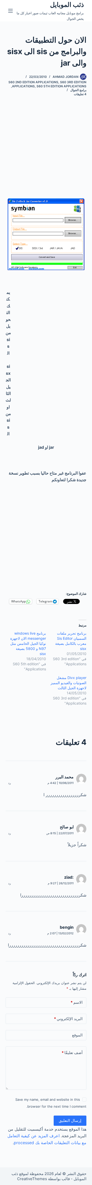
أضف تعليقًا (72, 1052)
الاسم (77, 1002)
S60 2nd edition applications (33, 82)
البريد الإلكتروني (68, 1018)
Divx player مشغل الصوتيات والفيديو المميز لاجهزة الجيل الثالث (68, 682)
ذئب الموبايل (67, 4)
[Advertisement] (46, 152)
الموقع (77, 1035)
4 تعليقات (80, 94)
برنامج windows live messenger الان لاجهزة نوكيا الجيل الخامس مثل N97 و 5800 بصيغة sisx (28, 643)
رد (9, 783)
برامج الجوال (78, 90)
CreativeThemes (32, 1178)
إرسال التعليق (70, 1120)
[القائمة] (10, 10)
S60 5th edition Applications (61, 86)
